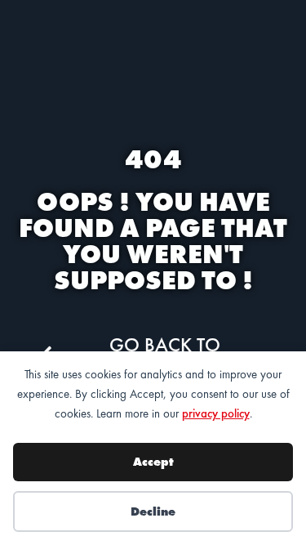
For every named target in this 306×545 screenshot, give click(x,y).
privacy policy (216, 413)
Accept (153, 461)
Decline (153, 511)
